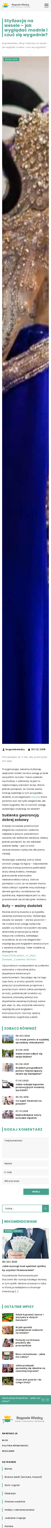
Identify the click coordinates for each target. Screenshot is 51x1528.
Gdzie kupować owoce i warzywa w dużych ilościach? (29, 1317)
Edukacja (10, 1493)
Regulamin (8, 1451)
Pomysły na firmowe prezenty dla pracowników (28, 1343)
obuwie (35, 797)
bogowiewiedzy (15, 749)
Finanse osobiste (15, 1501)
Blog (5, 1440)
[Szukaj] (45, 1208)
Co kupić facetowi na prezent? (29, 1102)
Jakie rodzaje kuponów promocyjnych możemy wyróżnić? (30, 1087)
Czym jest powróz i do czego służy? (28, 1381)
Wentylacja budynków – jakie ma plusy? (21, 1399)
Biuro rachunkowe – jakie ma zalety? (30, 1355)
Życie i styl (11, 59)
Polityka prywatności (15, 1445)
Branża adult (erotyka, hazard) (23, 1477)
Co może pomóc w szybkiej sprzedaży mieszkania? (32, 1041)
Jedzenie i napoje (15, 1518)
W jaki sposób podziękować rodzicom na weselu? (29, 1330)
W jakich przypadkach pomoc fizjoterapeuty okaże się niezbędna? (29, 1071)
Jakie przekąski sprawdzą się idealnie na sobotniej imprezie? (30, 1368)
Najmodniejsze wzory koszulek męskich (29, 1117)
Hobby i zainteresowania (19, 1509)
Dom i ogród (12, 1485)
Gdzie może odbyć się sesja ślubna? (29, 1055)
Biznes (8, 1468)
